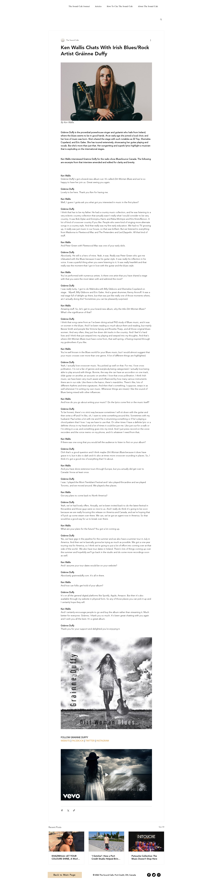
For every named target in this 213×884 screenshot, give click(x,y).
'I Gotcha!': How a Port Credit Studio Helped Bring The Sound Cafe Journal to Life (105, 857)
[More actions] (150, 40)
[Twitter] (154, 875)
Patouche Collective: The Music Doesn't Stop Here (144, 857)
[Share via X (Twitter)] (68, 810)
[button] (161, 19)
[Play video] (106, 774)
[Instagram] (159, 875)
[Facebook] (149, 875)
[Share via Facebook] (62, 810)
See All (161, 827)
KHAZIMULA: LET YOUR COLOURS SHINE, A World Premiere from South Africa (66, 857)
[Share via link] (74, 810)
